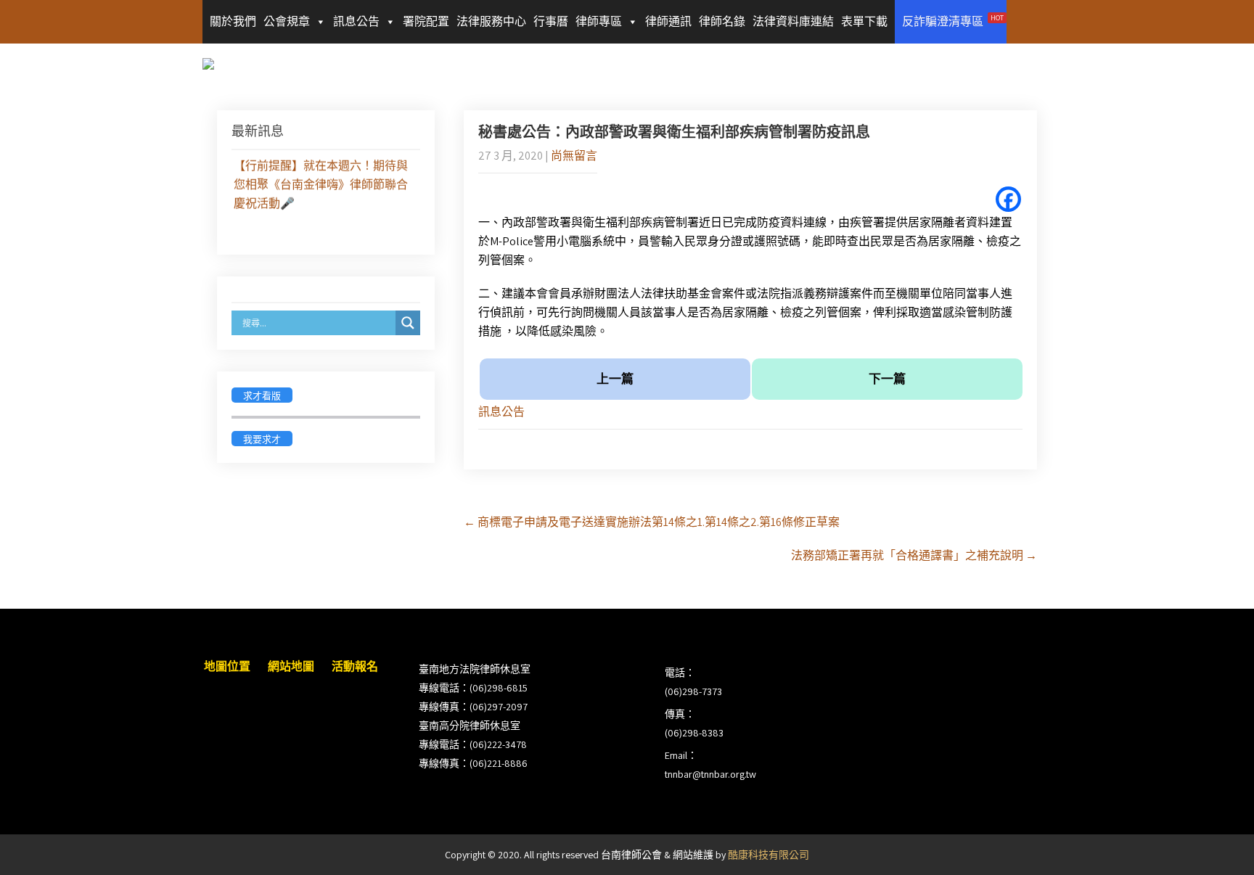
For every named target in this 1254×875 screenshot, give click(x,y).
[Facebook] (1008, 199)
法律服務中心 (491, 21)
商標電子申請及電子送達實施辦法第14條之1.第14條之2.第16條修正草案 (652, 522)
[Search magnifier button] (408, 323)
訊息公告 (356, 21)
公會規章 (286, 21)
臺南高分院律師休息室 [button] (469, 725)
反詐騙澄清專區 (953, 21)
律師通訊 (668, 21)
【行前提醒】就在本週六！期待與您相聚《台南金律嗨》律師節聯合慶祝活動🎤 (321, 181)
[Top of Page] (1212, 844)
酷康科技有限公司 (768, 854)
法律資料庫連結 (793, 21)
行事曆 (550, 21)
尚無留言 (574, 155)
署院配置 (426, 21)
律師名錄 (722, 21)
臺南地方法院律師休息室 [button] (474, 668)
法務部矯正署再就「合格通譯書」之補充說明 (914, 555)
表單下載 (864, 21)
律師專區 (598, 21)
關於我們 (233, 21)
